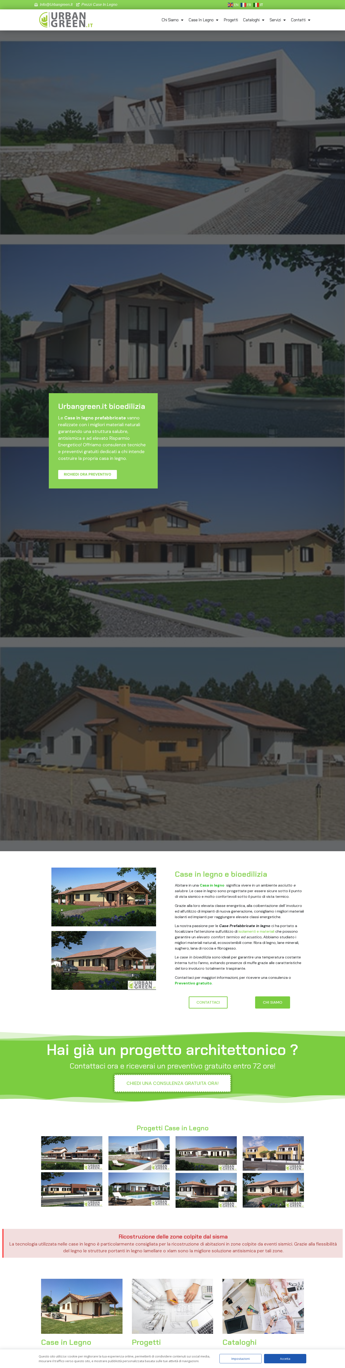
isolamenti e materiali (256, 931)
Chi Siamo (170, 19)
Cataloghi (251, 19)
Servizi (275, 19)
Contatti (298, 19)
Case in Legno (201, 19)
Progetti (231, 19)
